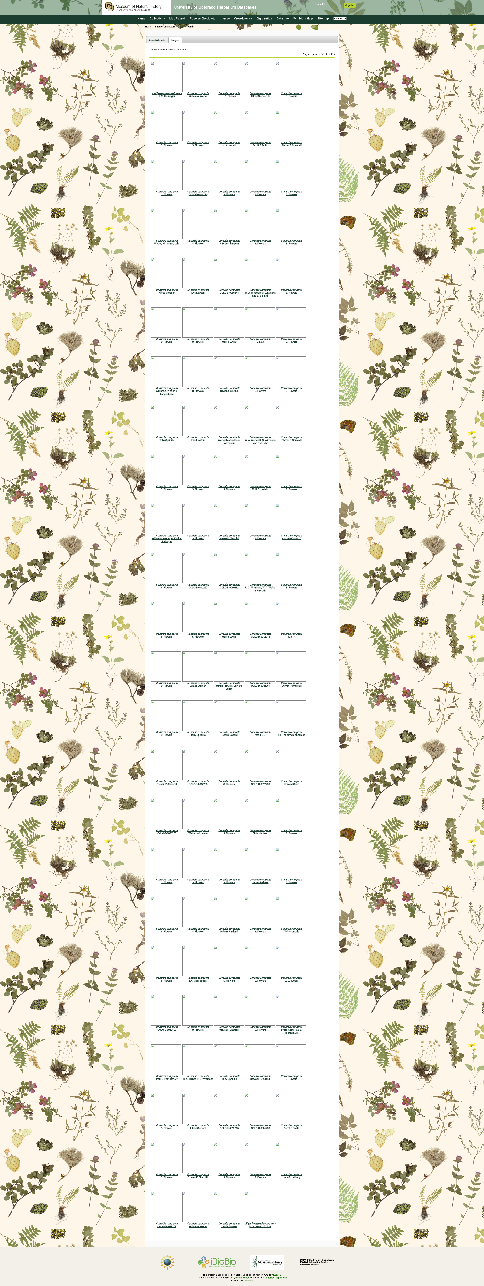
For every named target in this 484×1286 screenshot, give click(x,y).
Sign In (349, 5)
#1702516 (276, 1275)
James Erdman (198, 685)
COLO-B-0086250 (166, 833)
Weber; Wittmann (198, 833)
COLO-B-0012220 (198, 194)
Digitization (264, 18)
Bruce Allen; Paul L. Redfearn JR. (291, 1031)
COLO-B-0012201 (260, 685)
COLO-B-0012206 (198, 784)
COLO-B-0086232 (229, 587)
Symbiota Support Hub (275, 1278)
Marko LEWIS (229, 341)
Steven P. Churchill (260, 1079)
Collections (157, 18)
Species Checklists (203, 18)
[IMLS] (267, 1262)
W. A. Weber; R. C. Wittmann (198, 1079)
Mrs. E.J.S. (260, 735)
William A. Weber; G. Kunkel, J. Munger (167, 540)
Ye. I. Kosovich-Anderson (291, 735)
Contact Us (320, 4)
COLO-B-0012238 (260, 784)
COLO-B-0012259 (166, 1226)
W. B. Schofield (260, 489)
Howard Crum (291, 784)
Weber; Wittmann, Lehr (166, 243)
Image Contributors (165, 26)
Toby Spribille (166, 440)
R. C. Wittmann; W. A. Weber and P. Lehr (260, 589)
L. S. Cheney (229, 96)
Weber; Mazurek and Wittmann (229, 441)
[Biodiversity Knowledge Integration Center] (317, 1262)
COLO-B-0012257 (198, 587)
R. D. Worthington (229, 243)
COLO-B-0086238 (260, 1128)
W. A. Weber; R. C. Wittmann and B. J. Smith (260, 294)
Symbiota (248, 1280)
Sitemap (323, 18)
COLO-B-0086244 (229, 292)
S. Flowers (291, 96)
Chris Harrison (260, 833)
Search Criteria (157, 40)
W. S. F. (291, 636)
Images (225, 18)
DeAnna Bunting (229, 391)
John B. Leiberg (291, 1177)
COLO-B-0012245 (260, 636)
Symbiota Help (303, 18)
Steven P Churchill (292, 145)
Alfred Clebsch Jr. (260, 96)
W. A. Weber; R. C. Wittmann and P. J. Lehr (260, 441)
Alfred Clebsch (167, 292)
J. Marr (260, 341)
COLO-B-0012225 (291, 538)
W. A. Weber (291, 980)
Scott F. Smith (260, 145)
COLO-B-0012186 (166, 1029)
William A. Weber (198, 96)
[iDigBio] (217, 1262)
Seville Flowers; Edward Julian (229, 687)
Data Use (283, 18)
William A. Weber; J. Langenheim (167, 392)
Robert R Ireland (229, 931)
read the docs (242, 1278)
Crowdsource (243, 18)
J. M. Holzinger (167, 96)
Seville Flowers (229, 1226)
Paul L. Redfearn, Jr (166, 1079)
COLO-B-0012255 (229, 1128)
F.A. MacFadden (198, 980)
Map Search (177, 18)
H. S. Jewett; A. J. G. (260, 1226)
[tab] (157, 40)
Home (142, 18)
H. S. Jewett (229, 145)
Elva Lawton (198, 292)
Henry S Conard (229, 735)
